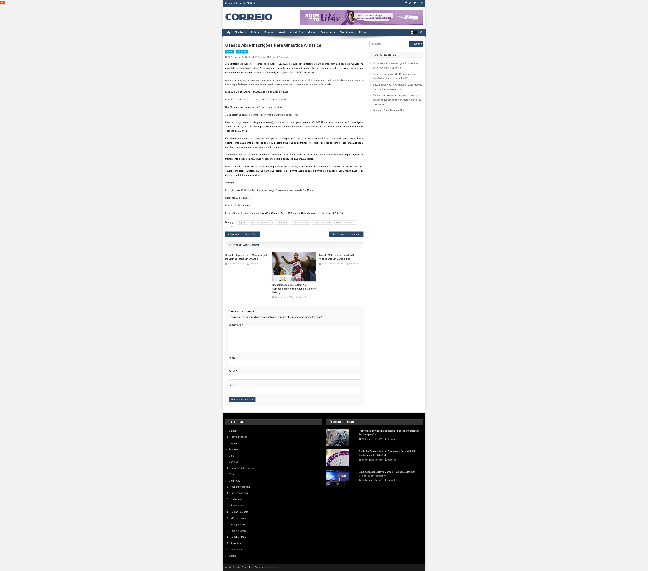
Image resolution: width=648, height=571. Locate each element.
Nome (233, 357)
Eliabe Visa (236, 499)
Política (255, 32)
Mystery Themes (271, 567)
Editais (362, 32)
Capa (229, 51)
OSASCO (232, 226)
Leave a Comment (279, 57)
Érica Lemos (237, 505)
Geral (282, 32)
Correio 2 (295, 32)
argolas (242, 222)
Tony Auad (236, 543)
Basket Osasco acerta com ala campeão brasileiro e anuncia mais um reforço (294, 289)
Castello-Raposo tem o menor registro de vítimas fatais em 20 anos (247, 257)
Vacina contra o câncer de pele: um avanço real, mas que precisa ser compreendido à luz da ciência (397, 99)
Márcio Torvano (239, 518)
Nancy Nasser (238, 524)
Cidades (239, 32)
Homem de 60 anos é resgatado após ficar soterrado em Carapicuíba (395, 65)
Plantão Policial (239, 437)
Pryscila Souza (238, 530)
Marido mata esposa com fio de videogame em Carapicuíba (337, 257)
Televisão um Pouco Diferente (245, 234)
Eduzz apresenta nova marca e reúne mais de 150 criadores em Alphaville (397, 86)
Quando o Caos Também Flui (388, 110)
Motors (311, 32)
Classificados (347, 32)
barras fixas (281, 222)
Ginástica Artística (345, 222)
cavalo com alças (322, 222)
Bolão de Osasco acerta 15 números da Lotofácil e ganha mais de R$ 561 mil (394, 76)
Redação (260, 57)
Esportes (269, 32)
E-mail (233, 371)
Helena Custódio (239, 512)
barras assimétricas (261, 222)
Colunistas (326, 32)
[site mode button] (413, 32)
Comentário (236, 324)
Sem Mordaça (238, 537)
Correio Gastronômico (242, 468)
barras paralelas (300, 222)
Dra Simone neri (239, 493)
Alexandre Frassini (240, 486)
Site (231, 385)
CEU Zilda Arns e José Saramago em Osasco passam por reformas (347, 234)
